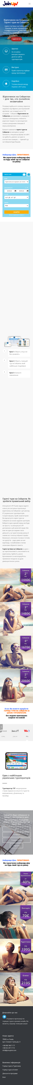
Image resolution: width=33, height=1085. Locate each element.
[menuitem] (30, 3)
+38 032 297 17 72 (8, 1048)
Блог (4, 1077)
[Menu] (30, 3)
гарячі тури (20, 130)
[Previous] (1, 727)
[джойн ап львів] (13, 3)
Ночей (6, 194)
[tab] (15, 733)
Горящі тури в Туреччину (11, 1066)
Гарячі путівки (7, 549)
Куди (5, 178)
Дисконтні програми (9, 1073)
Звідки (6, 202)
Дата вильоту (16, 188)
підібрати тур (16, 39)
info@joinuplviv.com (9, 1050)
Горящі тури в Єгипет (10, 1070)
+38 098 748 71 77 (8, 1046)
